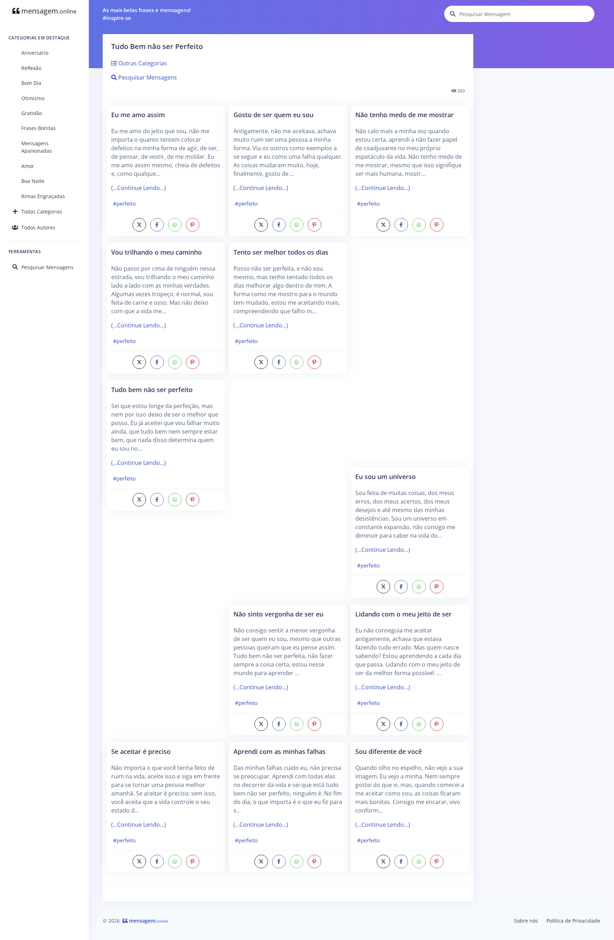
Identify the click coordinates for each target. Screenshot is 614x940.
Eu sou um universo (385, 476)
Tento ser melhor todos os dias (280, 252)
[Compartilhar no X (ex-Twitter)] (139, 225)
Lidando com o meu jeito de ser (403, 613)
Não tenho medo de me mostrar (404, 114)
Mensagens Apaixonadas (36, 147)
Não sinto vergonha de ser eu (278, 613)
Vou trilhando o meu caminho (156, 252)
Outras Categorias (142, 63)
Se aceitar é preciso (141, 751)
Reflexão (31, 68)
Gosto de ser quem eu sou (273, 114)
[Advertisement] (166, 630)
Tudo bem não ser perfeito (152, 389)
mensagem (48, 11)
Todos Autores (38, 227)
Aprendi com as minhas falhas (279, 751)
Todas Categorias (41, 211)
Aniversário (34, 52)
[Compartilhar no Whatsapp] (175, 225)
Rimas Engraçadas (43, 196)
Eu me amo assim (138, 114)
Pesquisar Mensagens (47, 267)
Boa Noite (32, 181)
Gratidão (31, 113)
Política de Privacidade (573, 920)
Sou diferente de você (388, 751)
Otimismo (32, 98)
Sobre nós (526, 920)
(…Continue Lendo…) (138, 188)
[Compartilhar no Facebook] (157, 225)
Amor (27, 166)
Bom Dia (31, 83)
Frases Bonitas (38, 128)
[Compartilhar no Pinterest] (192, 225)
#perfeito (124, 203)
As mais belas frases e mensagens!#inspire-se (147, 14)
